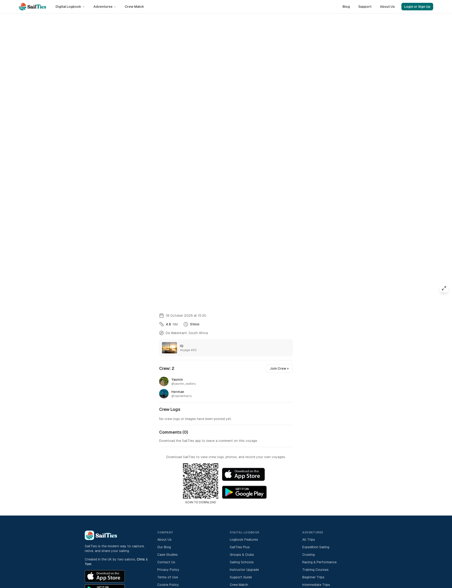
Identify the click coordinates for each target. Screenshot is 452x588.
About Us (387, 6)
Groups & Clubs (242, 554)
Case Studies (167, 554)
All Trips (308, 539)
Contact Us (166, 562)
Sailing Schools (242, 562)
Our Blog (164, 547)
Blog (346, 6)
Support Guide (241, 577)
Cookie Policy (168, 585)
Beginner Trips (313, 577)
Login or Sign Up (417, 6)
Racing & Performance (319, 562)
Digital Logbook (68, 6)
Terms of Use (167, 577)
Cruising (308, 554)
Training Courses (315, 570)
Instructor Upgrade (244, 570)
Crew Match (134, 6)
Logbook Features (244, 539)
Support (364, 6)
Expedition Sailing (315, 547)
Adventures (103, 6)
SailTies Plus (240, 547)
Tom (88, 564)
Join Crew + (279, 368)
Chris (141, 559)
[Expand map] (444, 288)
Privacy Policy (168, 570)
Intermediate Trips (316, 585)
